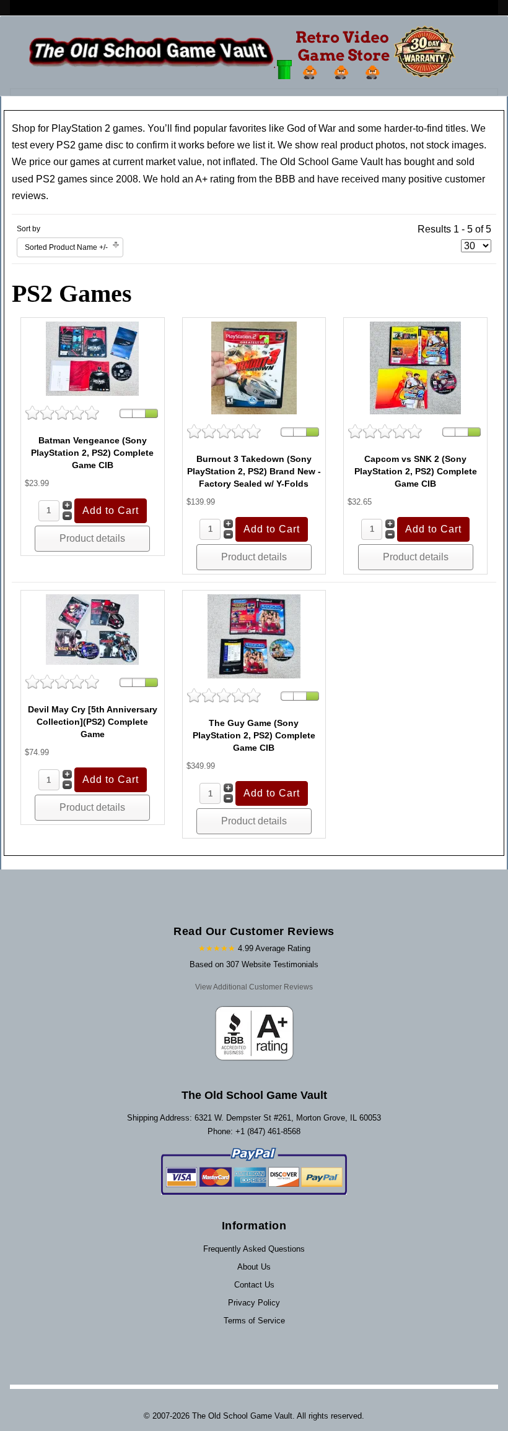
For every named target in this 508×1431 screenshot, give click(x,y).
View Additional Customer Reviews (254, 987)
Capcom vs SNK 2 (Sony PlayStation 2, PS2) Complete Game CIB (415, 471)
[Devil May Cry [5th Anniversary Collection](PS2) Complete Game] (92, 628)
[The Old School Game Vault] (245, 52)
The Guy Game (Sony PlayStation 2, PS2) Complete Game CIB (254, 735)
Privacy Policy (254, 1302)
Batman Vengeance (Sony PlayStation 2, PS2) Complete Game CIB (92, 452)
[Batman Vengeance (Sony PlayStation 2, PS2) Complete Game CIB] (92, 357)
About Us (254, 1266)
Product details (92, 538)
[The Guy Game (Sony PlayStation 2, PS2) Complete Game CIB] (254, 635)
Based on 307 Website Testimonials (254, 964)
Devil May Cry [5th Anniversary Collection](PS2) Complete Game (92, 721)
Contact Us (254, 1284)
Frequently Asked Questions (254, 1249)
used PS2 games (49, 179)
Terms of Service (254, 1320)
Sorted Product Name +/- (66, 247)
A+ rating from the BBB (245, 179)
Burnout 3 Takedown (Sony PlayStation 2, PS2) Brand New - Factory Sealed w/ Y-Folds (254, 471)
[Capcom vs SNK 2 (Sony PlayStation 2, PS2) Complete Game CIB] (415, 367)
